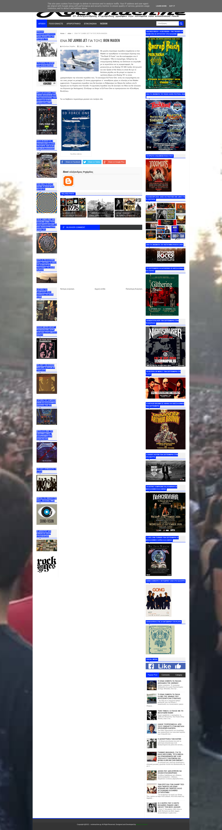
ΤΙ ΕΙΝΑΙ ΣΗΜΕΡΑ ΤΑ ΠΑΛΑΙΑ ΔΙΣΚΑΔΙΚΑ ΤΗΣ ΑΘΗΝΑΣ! (169, 682)
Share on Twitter (94, 162)
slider (90, 46)
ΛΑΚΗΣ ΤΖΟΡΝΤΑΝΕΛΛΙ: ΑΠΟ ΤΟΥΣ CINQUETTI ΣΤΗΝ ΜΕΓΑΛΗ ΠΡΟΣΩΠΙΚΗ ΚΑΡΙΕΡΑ (171, 726)
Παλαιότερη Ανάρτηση (134, 289)
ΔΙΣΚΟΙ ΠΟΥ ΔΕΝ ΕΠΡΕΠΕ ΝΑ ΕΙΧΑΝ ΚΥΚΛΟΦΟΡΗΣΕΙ (170, 772)
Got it (172, 6)
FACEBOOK (103, 23)
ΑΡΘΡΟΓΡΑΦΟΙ (74, 23)
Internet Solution (142, 824)
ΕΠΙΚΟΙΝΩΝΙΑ (90, 23)
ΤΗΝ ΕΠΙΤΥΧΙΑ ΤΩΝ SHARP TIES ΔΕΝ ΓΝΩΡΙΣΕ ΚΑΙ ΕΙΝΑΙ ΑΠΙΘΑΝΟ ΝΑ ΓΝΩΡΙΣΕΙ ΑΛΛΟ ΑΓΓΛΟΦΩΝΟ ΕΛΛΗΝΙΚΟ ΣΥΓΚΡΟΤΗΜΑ (171, 788)
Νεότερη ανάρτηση (67, 289)
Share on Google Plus (116, 162)
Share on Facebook (73, 162)
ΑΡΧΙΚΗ (41, 23)
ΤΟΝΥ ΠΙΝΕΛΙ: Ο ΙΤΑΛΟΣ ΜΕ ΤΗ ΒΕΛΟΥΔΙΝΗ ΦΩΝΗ (170, 712)
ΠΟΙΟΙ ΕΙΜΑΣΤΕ (56, 23)
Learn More (161, 6)
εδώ (101, 99)
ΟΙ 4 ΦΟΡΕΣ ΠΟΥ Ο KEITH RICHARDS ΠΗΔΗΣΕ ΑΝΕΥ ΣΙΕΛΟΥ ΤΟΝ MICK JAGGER (169, 805)
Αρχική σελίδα (100, 289)
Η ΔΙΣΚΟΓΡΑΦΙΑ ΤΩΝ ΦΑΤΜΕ (169, 739)
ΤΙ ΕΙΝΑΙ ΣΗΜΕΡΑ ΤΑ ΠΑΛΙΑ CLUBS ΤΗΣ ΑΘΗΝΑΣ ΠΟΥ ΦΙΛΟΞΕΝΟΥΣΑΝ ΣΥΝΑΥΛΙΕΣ (169, 696)
